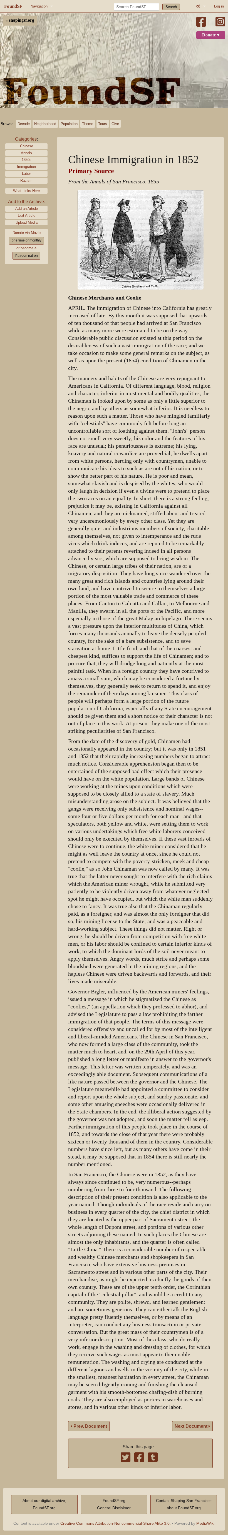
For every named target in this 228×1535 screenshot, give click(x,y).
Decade (24, 124)
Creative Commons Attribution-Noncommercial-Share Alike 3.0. (115, 1523)
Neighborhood (45, 124)
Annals (26, 153)
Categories (26, 139)
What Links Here (26, 191)
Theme (87, 124)
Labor (26, 173)
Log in (219, 6)
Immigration (26, 167)
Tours (102, 124)
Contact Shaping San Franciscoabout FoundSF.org (184, 1504)
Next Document (192, 1426)
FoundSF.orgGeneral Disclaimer (114, 1504)
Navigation (39, 6)
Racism (26, 180)
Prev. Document (89, 1426)
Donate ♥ (211, 35)
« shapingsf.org (20, 20)
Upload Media (27, 222)
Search (171, 7)
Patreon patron (26, 255)
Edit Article (26, 215)
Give (115, 124)
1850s (26, 160)
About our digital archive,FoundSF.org (44, 1504)
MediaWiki (205, 1523)
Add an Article (26, 208)
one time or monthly (26, 240)
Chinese (26, 146)
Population (69, 124)
